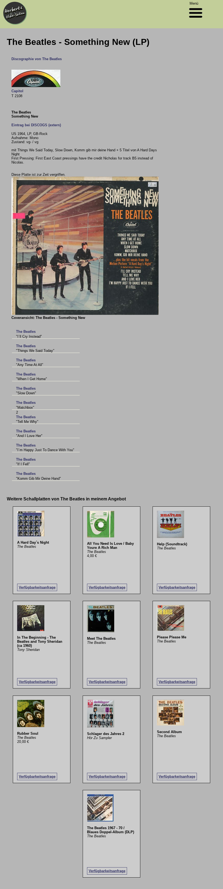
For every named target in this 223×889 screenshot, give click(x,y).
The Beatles (26, 332)
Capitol (17, 91)
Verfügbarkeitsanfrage (37, 587)
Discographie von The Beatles (36, 59)
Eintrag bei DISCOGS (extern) (36, 125)
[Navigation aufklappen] (195, 19)
